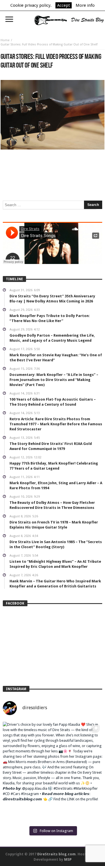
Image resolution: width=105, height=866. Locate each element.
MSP (68, 859)
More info (85, 5)
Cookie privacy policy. (31, 5)
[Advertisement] (52, 166)
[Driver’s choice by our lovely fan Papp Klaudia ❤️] (52, 771)
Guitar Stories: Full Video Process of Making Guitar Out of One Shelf (49, 44)
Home (5, 40)
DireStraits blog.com (56, 854)
